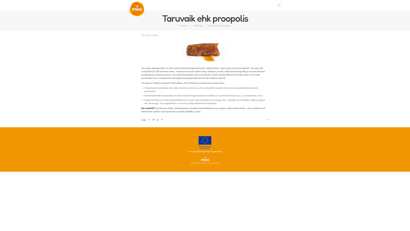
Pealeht (183, 25)
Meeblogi (197, 25)
